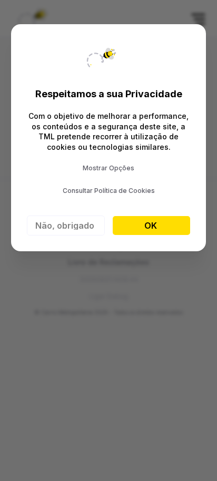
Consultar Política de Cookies (109, 191)
